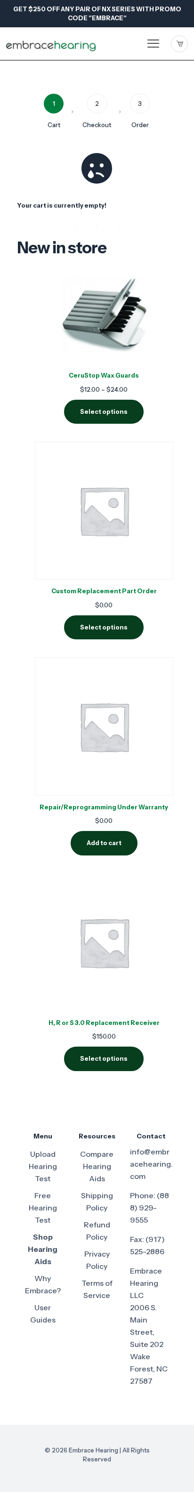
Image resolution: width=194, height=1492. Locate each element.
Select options (104, 411)
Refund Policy (97, 1231)
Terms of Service (97, 1289)
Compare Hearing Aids (96, 1166)
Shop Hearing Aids (42, 1249)
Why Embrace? (43, 1284)
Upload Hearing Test (43, 1166)
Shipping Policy (97, 1201)
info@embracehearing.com (151, 1164)
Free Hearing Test (43, 1208)
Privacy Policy (97, 1260)
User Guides (43, 1313)
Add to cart (104, 843)
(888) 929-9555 (149, 1208)
